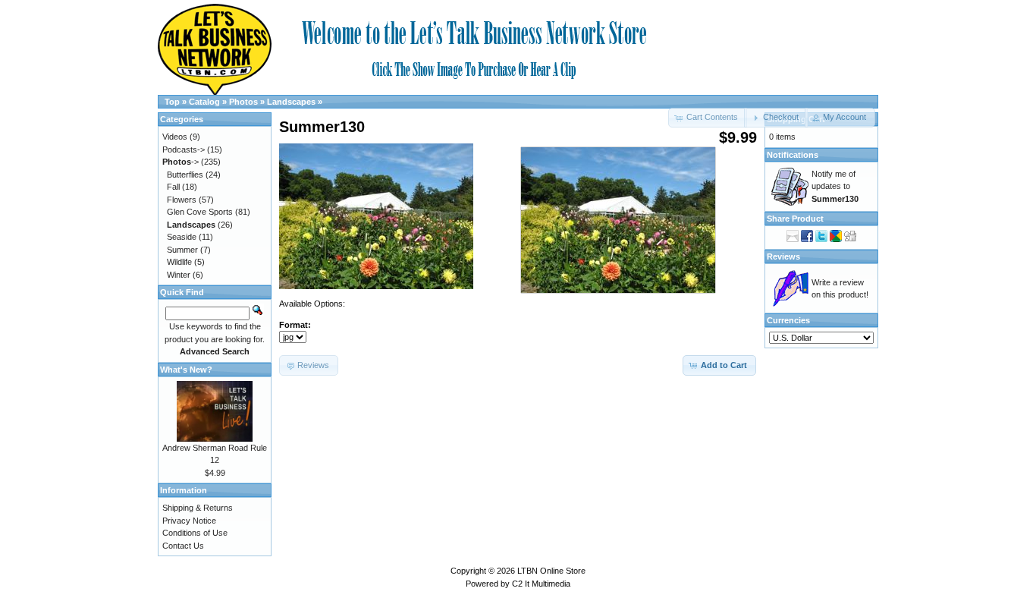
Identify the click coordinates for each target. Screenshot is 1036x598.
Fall (173, 186)
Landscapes (291, 101)
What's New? (186, 369)
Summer (182, 249)
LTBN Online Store (551, 570)
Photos (243, 101)
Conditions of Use (195, 532)
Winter (178, 274)
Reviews (783, 256)
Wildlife (179, 261)
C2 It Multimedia (541, 583)
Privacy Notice (189, 520)
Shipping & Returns (197, 507)
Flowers (181, 199)
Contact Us (183, 545)
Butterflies (185, 174)
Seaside (181, 236)
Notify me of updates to (835, 186)
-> (180, 161)
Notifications (792, 154)
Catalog (204, 101)
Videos (174, 136)
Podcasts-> (183, 149)
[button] (775, 117)
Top (172, 101)
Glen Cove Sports (200, 211)
